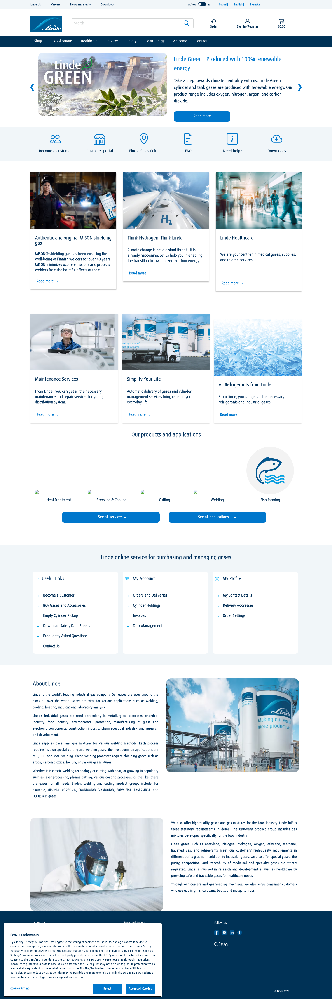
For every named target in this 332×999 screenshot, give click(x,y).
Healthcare (89, 41)
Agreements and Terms (139, 959)
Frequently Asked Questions (65, 636)
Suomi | (224, 4)
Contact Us (51, 646)
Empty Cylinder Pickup (60, 616)
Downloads (108, 4)
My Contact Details (237, 595)
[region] (83, 960)
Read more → (47, 281)
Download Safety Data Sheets (66, 626)
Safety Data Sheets (136, 939)
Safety (131, 41)
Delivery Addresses (238, 606)
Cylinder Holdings (147, 606)
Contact (201, 41)
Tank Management (147, 626)
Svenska (255, 4)
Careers (55, 4)
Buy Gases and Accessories (64, 606)
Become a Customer (59, 595)
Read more (202, 116)
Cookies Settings (20, 988)
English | (239, 4)
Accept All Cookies (140, 988)
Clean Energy (155, 41)
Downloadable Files (136, 946)
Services (112, 41)
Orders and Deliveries (150, 595)
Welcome (180, 41)
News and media (80, 4)
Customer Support (136, 932)
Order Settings (234, 616)
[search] (133, 23)
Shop (38, 41)
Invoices (139, 616)
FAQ (126, 966)
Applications (63, 41)
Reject (107, 988)
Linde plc (35, 4)
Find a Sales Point (135, 953)
